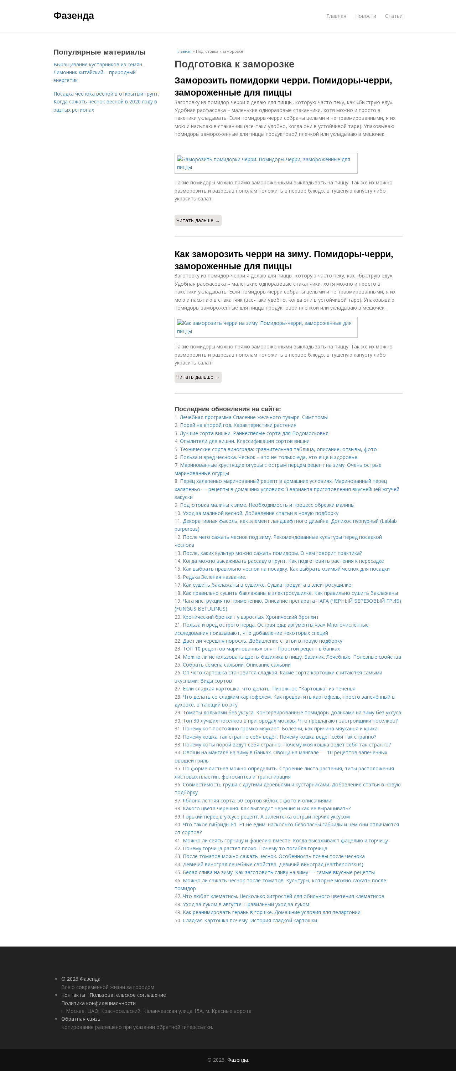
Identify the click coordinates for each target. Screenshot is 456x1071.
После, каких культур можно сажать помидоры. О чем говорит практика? (272, 553)
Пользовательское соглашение (127, 994)
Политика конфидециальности (98, 1003)
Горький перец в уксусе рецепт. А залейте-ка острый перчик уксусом (266, 816)
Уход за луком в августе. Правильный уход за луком (246, 904)
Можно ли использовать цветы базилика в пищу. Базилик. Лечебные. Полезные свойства (292, 656)
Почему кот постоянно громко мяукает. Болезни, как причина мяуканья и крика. (281, 728)
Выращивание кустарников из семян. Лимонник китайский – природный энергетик (98, 72)
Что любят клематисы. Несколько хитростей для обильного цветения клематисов (283, 896)
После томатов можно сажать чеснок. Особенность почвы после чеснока (274, 856)
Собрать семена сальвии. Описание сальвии (237, 664)
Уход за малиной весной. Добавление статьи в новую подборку (260, 513)
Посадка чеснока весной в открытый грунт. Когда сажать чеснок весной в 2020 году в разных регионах (106, 101)
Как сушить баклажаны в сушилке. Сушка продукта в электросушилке (267, 584)
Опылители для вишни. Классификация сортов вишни (245, 441)
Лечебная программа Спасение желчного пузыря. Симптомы (254, 417)
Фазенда (73, 15)
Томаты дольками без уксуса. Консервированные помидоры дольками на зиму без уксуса (292, 712)
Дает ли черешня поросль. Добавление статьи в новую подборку (262, 640)
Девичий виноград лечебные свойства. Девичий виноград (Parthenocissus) (273, 864)
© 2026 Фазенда (80, 978)
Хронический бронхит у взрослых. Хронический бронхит (251, 616)
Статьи (394, 15)
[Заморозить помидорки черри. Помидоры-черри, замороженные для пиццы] (289, 163)
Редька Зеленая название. (214, 576)
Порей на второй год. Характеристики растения (238, 425)
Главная (336, 15)
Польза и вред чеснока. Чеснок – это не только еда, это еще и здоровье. (269, 457)
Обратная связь (80, 1018)
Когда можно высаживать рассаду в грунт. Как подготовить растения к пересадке (283, 560)
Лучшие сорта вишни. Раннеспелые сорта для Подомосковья (254, 433)
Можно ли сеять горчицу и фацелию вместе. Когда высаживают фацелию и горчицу (285, 840)
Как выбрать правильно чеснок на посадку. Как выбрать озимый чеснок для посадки (286, 568)
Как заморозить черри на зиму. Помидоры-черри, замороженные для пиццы (284, 259)
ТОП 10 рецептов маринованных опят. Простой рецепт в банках (261, 648)
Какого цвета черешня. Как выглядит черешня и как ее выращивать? (267, 808)
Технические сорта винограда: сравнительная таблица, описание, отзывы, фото (278, 449)
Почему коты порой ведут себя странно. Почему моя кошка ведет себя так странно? (287, 744)
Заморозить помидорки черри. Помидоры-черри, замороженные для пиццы (283, 85)
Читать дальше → (198, 220)
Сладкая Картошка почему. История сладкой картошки (250, 920)
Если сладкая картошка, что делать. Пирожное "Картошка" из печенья (269, 688)
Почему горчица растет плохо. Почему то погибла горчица (255, 848)
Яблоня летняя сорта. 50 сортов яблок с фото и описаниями (257, 800)
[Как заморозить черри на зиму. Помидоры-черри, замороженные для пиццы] (289, 327)
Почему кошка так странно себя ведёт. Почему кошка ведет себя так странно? (279, 736)
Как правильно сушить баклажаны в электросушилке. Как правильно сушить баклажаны (290, 593)
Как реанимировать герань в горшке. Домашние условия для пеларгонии (272, 912)
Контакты (73, 994)
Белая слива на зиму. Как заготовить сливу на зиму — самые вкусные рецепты (279, 872)
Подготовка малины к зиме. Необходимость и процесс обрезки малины (267, 504)
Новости (365, 15)
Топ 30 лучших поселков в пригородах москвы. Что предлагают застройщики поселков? (290, 720)
